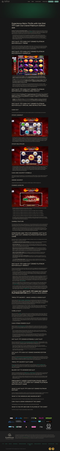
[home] (9, 436)
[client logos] (11, 418)
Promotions (45, 1)
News (33, 1)
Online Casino (38, 1)
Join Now (51, 1)
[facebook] (50, 448)
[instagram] (53, 448)
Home (29, 1)
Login (56, 1)
